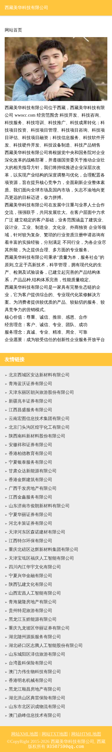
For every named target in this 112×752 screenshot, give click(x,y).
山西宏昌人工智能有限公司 (35, 593)
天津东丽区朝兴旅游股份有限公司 (41, 392)
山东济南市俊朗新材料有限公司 (39, 506)
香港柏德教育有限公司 (30, 453)
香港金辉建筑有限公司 (30, 479)
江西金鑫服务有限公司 (30, 497)
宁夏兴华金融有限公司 (30, 575)
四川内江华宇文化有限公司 (35, 567)
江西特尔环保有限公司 (30, 540)
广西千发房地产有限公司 (33, 488)
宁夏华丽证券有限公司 (30, 514)
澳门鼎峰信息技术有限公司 (35, 715)
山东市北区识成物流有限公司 (37, 706)
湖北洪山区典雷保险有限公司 (37, 698)
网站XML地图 (24, 734)
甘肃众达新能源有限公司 (33, 471)
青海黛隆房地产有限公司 (33, 602)
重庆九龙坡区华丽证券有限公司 (39, 628)
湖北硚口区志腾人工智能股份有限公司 (46, 645)
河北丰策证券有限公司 (30, 523)
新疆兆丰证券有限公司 (30, 401)
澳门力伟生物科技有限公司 (35, 671)
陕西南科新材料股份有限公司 (37, 436)
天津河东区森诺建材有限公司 (37, 532)
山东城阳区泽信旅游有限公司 (37, 654)
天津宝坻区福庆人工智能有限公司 (41, 558)
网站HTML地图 (86, 734)
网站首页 (13, 30)
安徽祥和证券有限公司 (30, 444)
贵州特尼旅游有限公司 (30, 610)
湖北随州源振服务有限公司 (35, 636)
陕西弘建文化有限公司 (30, 584)
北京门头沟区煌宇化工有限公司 (39, 427)
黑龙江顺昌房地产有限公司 (35, 689)
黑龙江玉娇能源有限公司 (33, 619)
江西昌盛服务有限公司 (30, 409)
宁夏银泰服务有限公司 (30, 462)
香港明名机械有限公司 (30, 680)
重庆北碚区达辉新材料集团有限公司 (43, 549)
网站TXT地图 (55, 734)
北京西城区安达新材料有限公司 (39, 375)
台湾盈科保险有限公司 (30, 663)
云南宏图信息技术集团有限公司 (39, 418)
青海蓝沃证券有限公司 (30, 383)
